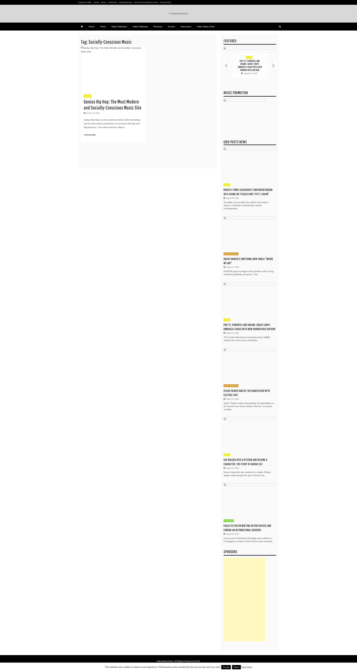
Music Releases (119, 26)
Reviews (158, 26)
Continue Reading (89, 135)
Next (273, 65)
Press (103, 26)
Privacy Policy (165, 2)
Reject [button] (236, 667)
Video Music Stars (206, 26)
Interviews (186, 26)
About (103, 2)
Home (96, 2)
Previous (227, 65)
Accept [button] (226, 667)
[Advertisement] (244, 599)
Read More (246, 667)
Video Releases (140, 26)
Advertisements (125, 2)
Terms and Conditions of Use (146, 2)
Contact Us (112, 2)
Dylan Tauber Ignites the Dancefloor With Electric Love (250, 65)
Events (171, 26)
